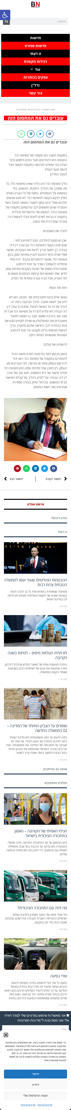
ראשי (53, 109)
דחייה (35, 1085)
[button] (5, 15)
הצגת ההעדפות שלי (35, 1095)
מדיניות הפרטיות (29, 1020)
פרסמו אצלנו (35, 504)
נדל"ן (35, 85)
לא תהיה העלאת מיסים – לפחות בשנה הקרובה (37, 655)
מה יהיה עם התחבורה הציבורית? (42, 907)
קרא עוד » (62, 606)
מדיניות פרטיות (44, 1104)
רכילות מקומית (35, 61)
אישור (35, 1074)
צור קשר (35, 93)
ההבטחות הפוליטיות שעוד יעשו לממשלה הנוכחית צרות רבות (35, 582)
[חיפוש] (6, 21)
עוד (37, 69)
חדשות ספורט (35, 45)
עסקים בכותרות (35, 77)
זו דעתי (35, 53)
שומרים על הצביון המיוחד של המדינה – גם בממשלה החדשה (37, 728)
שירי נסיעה (58, 976)
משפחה (45, 109)
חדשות (35, 37)
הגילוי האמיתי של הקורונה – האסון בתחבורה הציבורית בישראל (41, 833)
